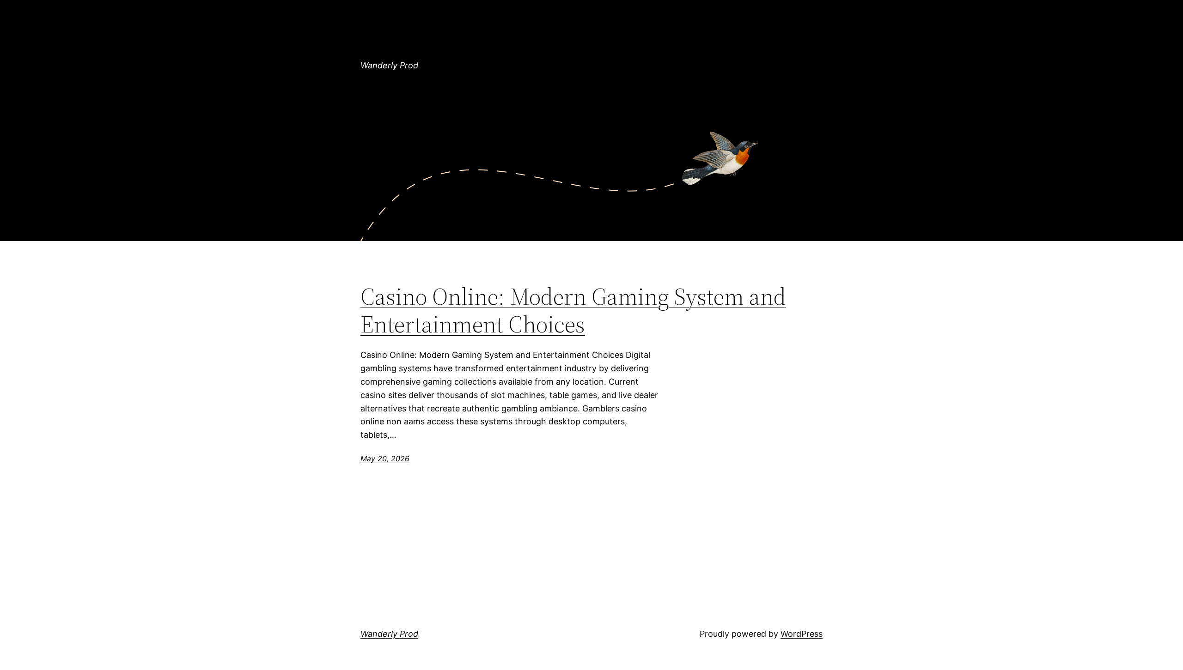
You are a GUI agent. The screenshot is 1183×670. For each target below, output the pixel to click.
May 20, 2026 (384, 458)
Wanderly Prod (389, 65)
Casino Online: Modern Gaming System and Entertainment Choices (573, 310)
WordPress (802, 634)
